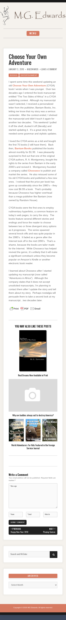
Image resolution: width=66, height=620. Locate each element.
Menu (33, 33)
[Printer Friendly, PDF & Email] (25, 308)
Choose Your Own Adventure (29, 85)
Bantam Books (23, 148)
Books (13, 75)
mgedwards (33, 69)
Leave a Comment (49, 69)
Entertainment (29, 75)
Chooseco (34, 170)
